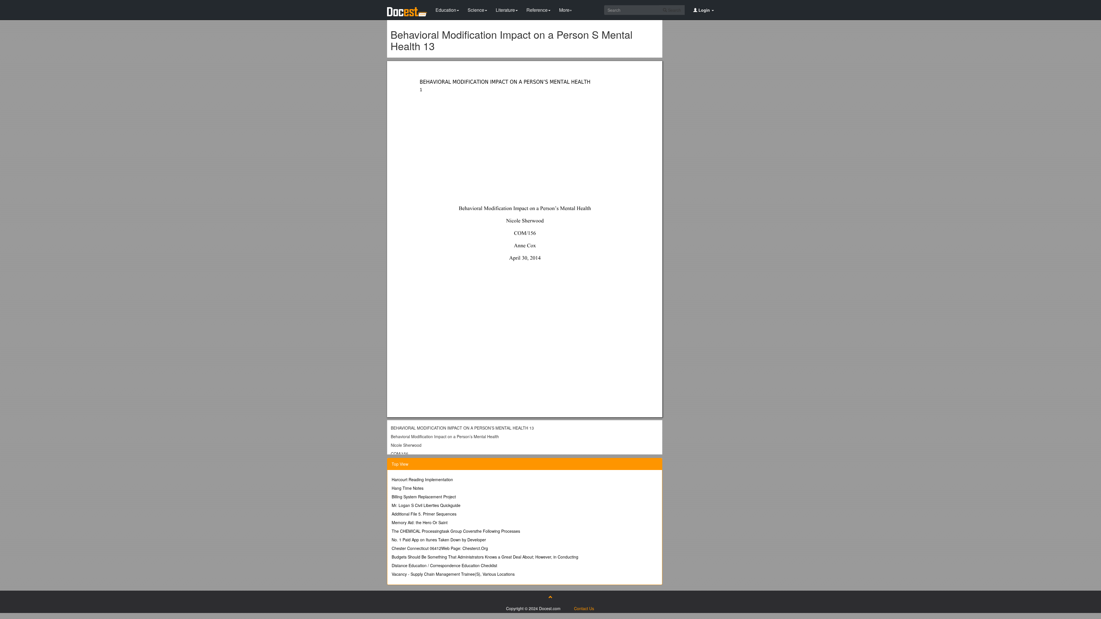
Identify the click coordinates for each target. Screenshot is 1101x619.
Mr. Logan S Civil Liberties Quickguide (426, 505)
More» (565, 10)
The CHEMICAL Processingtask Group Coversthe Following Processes (456, 531)
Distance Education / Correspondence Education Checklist (444, 565)
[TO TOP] (550, 597)
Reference (537, 10)
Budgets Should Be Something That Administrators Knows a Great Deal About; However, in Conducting (485, 557)
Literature (505, 10)
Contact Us (584, 608)
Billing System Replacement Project (424, 496)
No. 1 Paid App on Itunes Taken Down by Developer (439, 539)
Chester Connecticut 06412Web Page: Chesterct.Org (440, 548)
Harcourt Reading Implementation (422, 479)
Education (446, 10)
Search (674, 10)
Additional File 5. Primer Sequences (424, 514)
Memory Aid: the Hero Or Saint (420, 522)
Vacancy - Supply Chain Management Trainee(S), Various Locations (453, 574)
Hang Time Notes (407, 488)
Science (476, 10)
